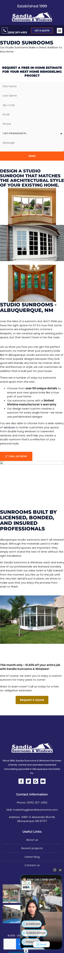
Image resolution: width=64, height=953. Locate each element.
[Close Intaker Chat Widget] (60, 869)
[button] (59, 30)
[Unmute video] (41, 905)
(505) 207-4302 (17, 32)
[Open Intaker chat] (26, 951)
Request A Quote (32, 700)
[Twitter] (28, 781)
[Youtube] (43, 781)
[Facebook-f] (21, 781)
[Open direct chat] (54, 869)
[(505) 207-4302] (5, 30)
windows (9, 427)
